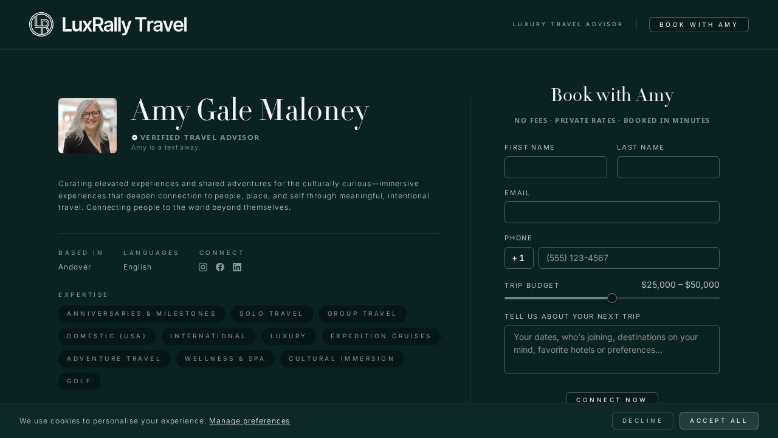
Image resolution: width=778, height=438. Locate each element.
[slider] (612, 298)
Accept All (719, 420)
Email (517, 193)
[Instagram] (203, 267)
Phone (518, 238)
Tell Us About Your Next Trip (572, 316)
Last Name (641, 147)
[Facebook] (220, 267)
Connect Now (612, 399)
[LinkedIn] (237, 267)
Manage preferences (249, 420)
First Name (530, 147)
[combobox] (519, 258)
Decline (643, 420)
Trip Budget (531, 285)
